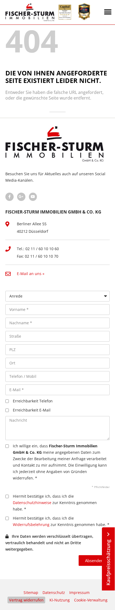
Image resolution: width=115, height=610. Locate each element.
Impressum (79, 592)
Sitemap (31, 592)
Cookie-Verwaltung (91, 600)
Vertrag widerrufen (26, 600)
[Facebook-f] (9, 197)
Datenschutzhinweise (32, 502)
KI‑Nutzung (59, 600)
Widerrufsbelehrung (31, 524)
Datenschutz (54, 592)
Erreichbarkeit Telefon (33, 400)
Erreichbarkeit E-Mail (32, 410)
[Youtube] (33, 197)
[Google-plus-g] (21, 197)
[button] (108, 12)
